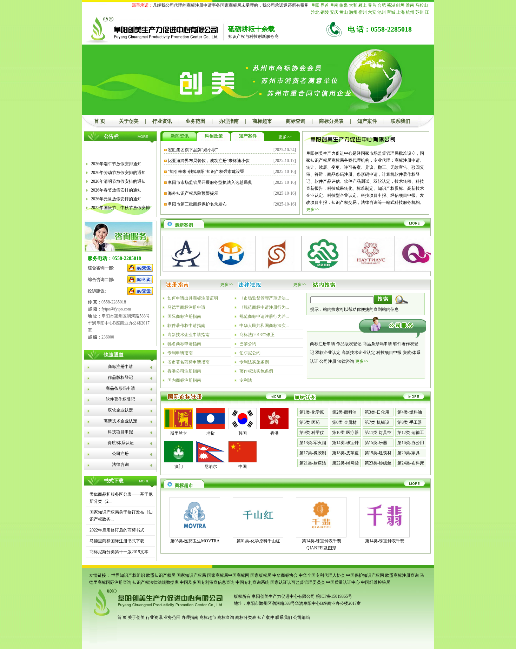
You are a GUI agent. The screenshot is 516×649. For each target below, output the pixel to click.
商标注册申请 (120, 366)
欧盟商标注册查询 (402, 575)
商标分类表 (331, 121)
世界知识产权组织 (128, 575)
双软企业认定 (120, 410)
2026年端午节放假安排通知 (116, 160)
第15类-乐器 (376, 442)
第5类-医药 (309, 422)
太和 (353, 5)
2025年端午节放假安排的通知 (118, 213)
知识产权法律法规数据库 (155, 582)
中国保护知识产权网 (365, 575)
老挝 (210, 433)
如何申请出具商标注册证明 (192, 298)
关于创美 (129, 121)
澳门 (178, 466)
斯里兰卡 (178, 433)
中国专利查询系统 (252, 582)
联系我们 (400, 121)
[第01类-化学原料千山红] (258, 531)
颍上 (362, 5)
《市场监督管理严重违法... (264, 298)
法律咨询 (120, 464)
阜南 (334, 5)
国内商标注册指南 (184, 380)
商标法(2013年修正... (258, 334)
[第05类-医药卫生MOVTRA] (195, 531)
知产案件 (367, 121)
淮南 (410, 5)
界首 (324, 5)
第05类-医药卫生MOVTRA (195, 540)
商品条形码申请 (120, 388)
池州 (381, 12)
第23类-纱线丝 (378, 463)
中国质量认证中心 (343, 582)
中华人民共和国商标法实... (264, 325)
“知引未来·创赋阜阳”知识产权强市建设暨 (206, 171)
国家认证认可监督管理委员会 (297, 582)
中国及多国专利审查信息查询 (207, 582)
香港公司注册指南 (184, 371)
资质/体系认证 (120, 442)
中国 (242, 466)
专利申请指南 (180, 352)
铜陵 (324, 12)
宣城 (391, 12)
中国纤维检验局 (375, 582)
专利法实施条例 (254, 362)
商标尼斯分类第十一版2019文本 (119, 551)
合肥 (381, 5)
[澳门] (178, 461)
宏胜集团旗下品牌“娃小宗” (193, 149)
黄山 (343, 12)
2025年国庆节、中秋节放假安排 (120, 204)
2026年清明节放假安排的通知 (118, 178)
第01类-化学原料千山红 (258, 540)
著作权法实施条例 (256, 371)
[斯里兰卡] (178, 427)
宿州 (362, 12)
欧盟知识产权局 (161, 575)
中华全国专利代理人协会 (322, 575)
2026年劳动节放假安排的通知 (118, 169)
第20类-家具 (408, 452)
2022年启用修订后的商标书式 (117, 530)
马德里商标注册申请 (186, 307)
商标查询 (295, 121)
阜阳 (315, 5)
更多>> (285, 136)
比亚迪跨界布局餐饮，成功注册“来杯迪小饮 (209, 160)
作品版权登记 (120, 377)
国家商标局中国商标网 (228, 575)
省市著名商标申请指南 (188, 362)
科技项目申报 (120, 431)
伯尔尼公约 (249, 352)
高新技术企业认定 (120, 421)
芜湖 (391, 5)
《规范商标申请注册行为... (264, 307)
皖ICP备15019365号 (334, 596)
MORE (143, 137)
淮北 (315, 12)
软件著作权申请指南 (186, 325)
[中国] (242, 461)
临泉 (343, 5)
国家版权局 (260, 575)
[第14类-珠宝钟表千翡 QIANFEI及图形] (321, 531)
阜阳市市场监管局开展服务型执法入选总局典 (210, 182)
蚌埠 (400, 5)
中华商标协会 (285, 575)
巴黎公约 (247, 343)
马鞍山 (421, 5)
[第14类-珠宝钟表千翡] (384, 531)
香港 (274, 433)
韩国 (242, 433)
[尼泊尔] (210, 461)
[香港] (274, 427)
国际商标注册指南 (184, 316)
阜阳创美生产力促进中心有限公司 (283, 596)
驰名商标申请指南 (184, 343)
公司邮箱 (301, 617)
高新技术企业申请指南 (188, 334)
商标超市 (262, 121)
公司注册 (120, 453)
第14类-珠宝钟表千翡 (384, 540)
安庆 (334, 12)
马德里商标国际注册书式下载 (117, 540)
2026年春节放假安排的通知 (116, 187)
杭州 (410, 12)
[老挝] (210, 427)
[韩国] (242, 427)
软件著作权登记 (120, 399)
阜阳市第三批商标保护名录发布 (197, 204)
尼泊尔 (210, 466)
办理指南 (229, 121)
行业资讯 (162, 121)
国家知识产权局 (191, 575)
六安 (372, 12)
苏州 (419, 12)
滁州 (353, 12)
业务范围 (195, 121)
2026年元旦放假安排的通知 (116, 195)
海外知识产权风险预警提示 (193, 193)
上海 (400, 12)
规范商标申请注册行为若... (264, 316)
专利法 (245, 380)
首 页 (99, 121)
